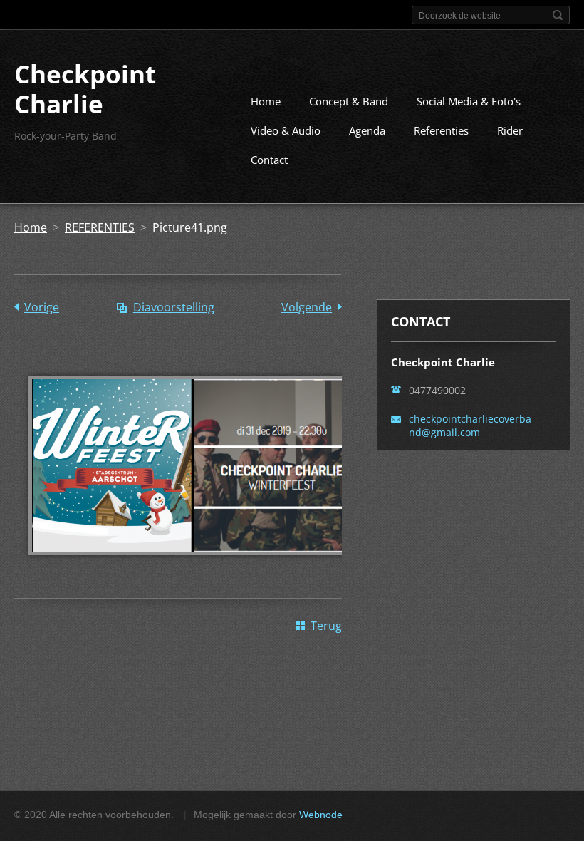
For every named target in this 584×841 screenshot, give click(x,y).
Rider (510, 130)
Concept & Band (348, 101)
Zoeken (557, 15)
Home (266, 101)
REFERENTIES (100, 227)
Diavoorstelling (173, 307)
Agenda (367, 130)
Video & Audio (285, 130)
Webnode (321, 814)
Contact (269, 160)
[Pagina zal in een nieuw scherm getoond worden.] (192, 565)
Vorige (41, 307)
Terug (326, 626)
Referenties (441, 130)
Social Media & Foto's (469, 101)
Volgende (306, 307)
